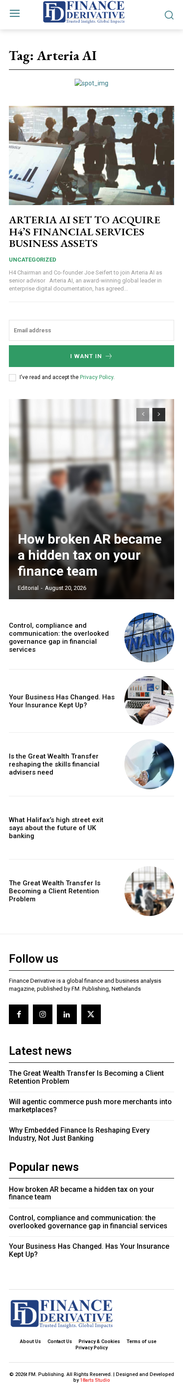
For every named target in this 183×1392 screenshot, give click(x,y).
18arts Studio (95, 1380)
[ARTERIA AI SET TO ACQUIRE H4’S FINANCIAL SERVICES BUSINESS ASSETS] (91, 155)
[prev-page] (142, 414)
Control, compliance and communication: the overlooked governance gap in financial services (59, 637)
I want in (86, 356)
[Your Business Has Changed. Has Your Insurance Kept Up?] (149, 701)
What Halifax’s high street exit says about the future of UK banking (56, 828)
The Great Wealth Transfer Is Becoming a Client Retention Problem (54, 891)
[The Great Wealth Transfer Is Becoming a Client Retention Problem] (149, 891)
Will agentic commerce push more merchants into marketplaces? (90, 1105)
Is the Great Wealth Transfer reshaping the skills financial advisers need (54, 764)
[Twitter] (91, 1014)
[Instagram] (42, 1014)
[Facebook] (18, 1014)
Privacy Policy (96, 377)
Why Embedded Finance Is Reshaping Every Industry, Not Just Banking (79, 1134)
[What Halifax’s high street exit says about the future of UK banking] (149, 828)
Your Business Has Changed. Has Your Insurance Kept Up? (62, 701)
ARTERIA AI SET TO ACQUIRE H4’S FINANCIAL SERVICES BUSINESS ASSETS (84, 231)
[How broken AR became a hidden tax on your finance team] (91, 499)
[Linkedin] (66, 1014)
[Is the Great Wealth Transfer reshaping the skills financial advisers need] (149, 764)
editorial (28, 588)
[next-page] (158, 414)
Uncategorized (32, 259)
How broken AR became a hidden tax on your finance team (90, 555)
